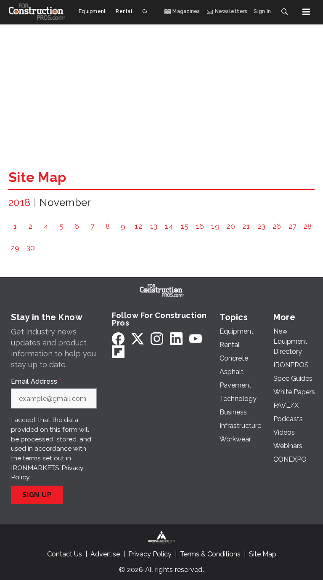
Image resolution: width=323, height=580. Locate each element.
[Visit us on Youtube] (195, 338)
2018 (19, 202)
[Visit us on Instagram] (157, 338)
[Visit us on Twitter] (137, 338)
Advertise (105, 554)
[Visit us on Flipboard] (118, 351)
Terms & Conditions (210, 554)
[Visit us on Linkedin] (176, 338)
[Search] (284, 11)
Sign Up (37, 495)
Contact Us (64, 554)
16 (200, 226)
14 (169, 226)
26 (277, 226)
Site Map (37, 177)
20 (230, 226)
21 (246, 226)
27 (293, 226)
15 (185, 226)
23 (262, 226)
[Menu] (306, 11)
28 (308, 226)
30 (30, 247)
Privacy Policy (150, 554)
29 (15, 247)
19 (215, 226)
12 (138, 226)
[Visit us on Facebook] (118, 338)
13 (154, 226)
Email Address (36, 381)
